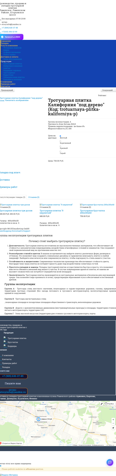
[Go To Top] (18, 474)
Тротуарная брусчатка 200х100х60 (92, 211)
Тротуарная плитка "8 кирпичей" (51, 211)
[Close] (1, 466)
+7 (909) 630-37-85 (12, 376)
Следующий (107, 90)
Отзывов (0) (33, 197)
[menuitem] (6, 41)
